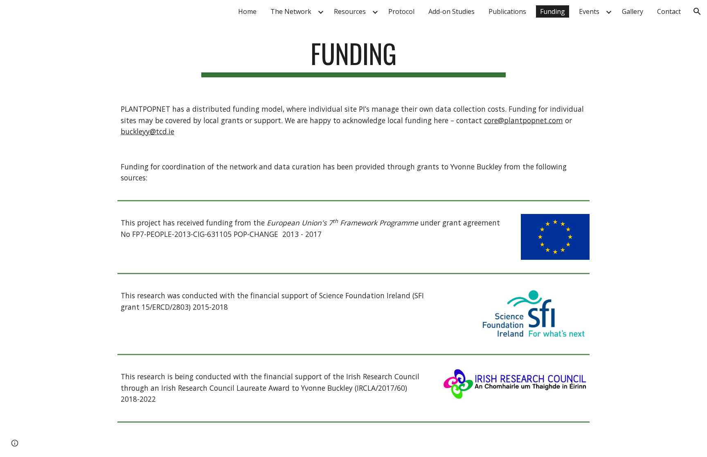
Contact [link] (669, 11)
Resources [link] (350, 11)
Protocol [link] (401, 11)
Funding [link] (552, 11)
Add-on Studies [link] (451, 11)
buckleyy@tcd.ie (147, 131)
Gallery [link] (632, 11)
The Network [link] (290, 11)
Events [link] (589, 11)
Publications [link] (507, 11)
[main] (353, 57)
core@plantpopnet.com (523, 120)
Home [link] (247, 11)
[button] (697, 11)
